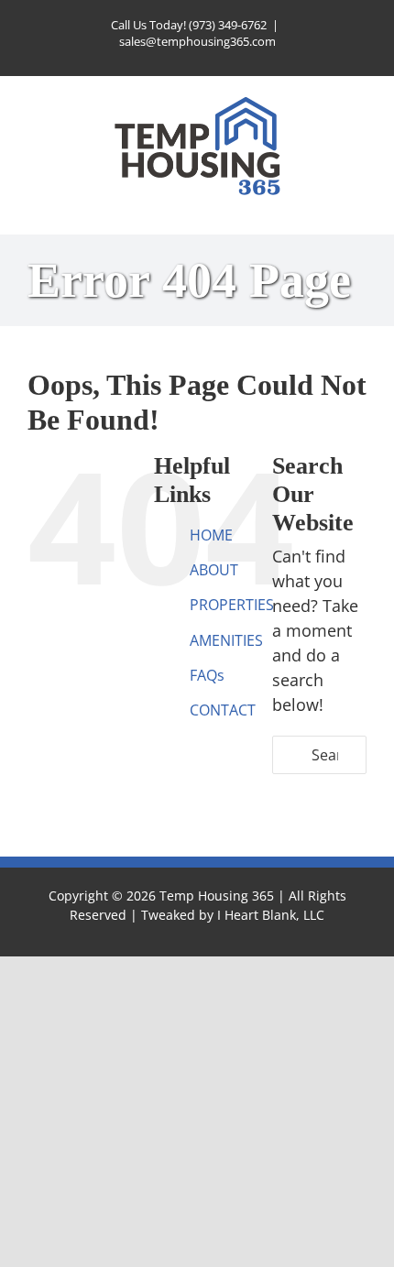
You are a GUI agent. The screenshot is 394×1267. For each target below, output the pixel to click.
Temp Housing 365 (216, 895)
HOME (211, 535)
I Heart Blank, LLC (270, 914)
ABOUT (214, 570)
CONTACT (223, 710)
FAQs (207, 675)
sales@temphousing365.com (197, 41)
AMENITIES (226, 640)
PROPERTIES (232, 605)
